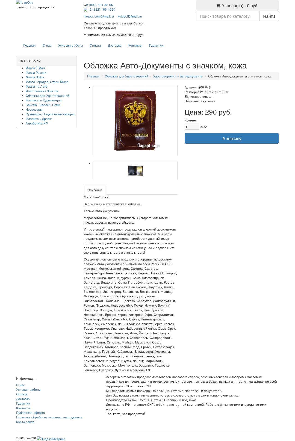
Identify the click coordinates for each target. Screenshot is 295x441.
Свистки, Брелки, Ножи (43, 104)
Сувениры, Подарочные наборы (50, 114)
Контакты (135, 45)
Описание (95, 189)
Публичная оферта (30, 412)
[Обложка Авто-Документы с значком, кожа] (135, 120)
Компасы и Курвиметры (43, 100)
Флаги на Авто (36, 86)
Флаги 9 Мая (35, 67)
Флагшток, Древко (39, 118)
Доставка (114, 45)
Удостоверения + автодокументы (178, 76)
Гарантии (156, 45)
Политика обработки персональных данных (49, 417)
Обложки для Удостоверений (47, 95)
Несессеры (34, 109)
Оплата (95, 45)
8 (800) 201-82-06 (99, 4)
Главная (29, 45)
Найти (269, 16)
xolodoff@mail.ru (130, 16)
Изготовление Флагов (42, 91)
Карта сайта (25, 421)
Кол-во (190, 120)
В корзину (231, 138)
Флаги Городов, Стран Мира (47, 81)
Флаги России (36, 72)
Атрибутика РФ (37, 123)
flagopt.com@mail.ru (99, 16)
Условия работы (70, 45)
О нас (47, 45)
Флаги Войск (35, 77)
